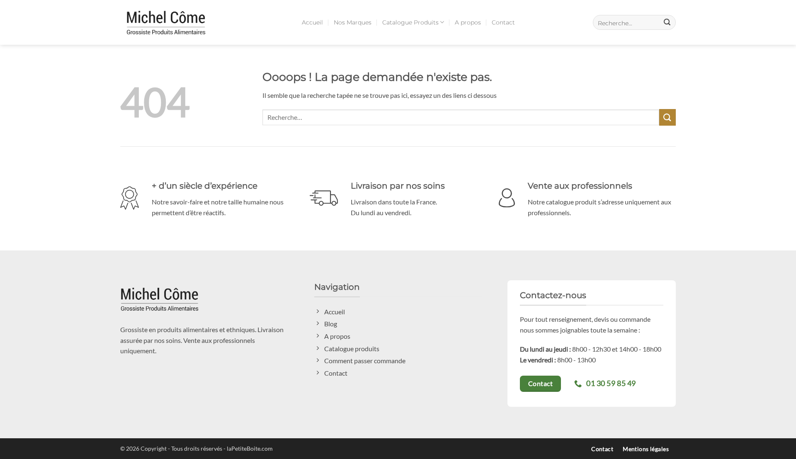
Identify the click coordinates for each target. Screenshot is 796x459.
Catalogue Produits (410, 22)
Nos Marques (352, 22)
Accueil (312, 22)
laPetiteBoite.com (250, 448)
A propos (468, 22)
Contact (503, 22)
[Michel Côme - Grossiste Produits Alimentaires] (165, 22)
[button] (634, 22)
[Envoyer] (667, 117)
